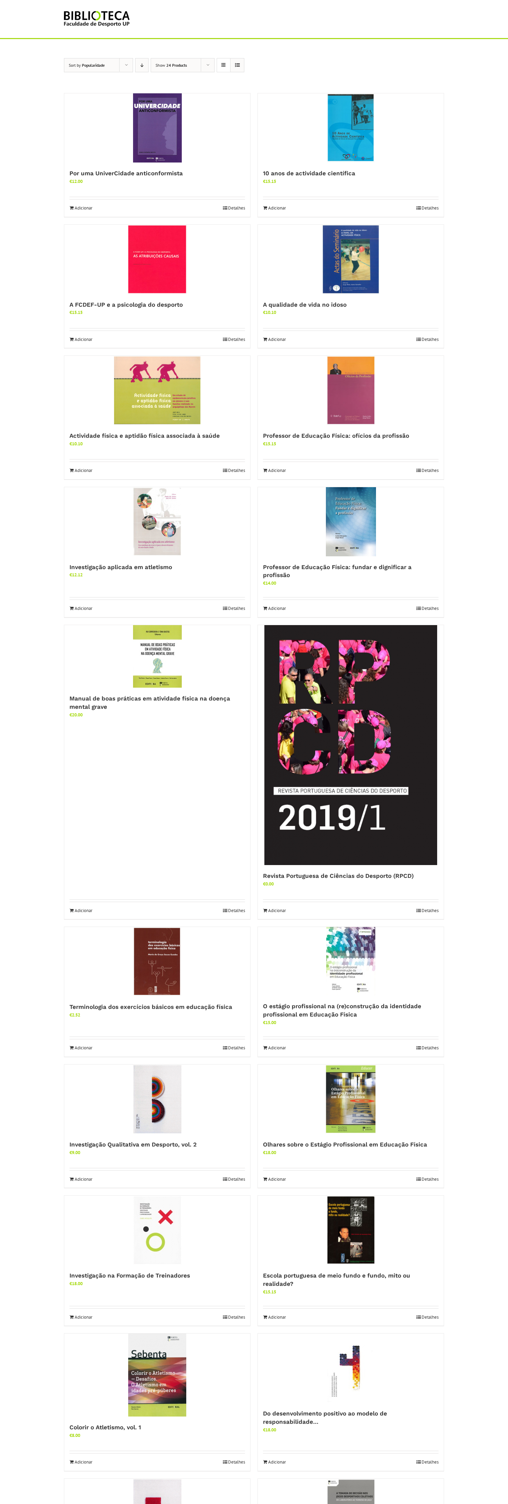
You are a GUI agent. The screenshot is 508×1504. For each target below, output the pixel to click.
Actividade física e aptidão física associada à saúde (144, 435)
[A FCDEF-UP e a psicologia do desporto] (157, 259)
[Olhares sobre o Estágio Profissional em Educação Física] (351, 1099)
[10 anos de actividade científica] (351, 128)
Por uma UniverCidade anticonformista (126, 173)
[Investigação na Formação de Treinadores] (157, 1230)
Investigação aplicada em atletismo (120, 567)
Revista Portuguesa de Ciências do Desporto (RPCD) (338, 875)
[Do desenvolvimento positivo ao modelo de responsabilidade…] (351, 1368)
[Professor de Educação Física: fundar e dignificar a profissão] (351, 521)
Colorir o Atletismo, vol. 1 (105, 1427)
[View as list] (237, 65)
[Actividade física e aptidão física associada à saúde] (157, 390)
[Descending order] (142, 65)
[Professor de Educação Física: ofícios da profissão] (351, 390)
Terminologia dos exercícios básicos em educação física (150, 1006)
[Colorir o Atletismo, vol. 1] (157, 1375)
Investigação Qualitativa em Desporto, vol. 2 (133, 1144)
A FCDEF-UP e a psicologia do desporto (126, 304)
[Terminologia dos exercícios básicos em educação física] (157, 961)
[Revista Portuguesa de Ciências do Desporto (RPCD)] (351, 745)
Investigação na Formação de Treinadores (129, 1275)
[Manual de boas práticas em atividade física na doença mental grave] (157, 656)
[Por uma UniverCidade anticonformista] (157, 128)
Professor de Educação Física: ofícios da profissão (336, 435)
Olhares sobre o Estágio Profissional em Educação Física (345, 1144)
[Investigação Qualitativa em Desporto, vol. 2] (157, 1099)
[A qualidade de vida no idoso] (351, 259)
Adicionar (83, 208)
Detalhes (236, 208)
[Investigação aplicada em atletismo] (157, 521)
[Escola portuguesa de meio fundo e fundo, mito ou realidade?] (351, 1230)
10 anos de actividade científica (309, 173)
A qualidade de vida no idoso (305, 304)
